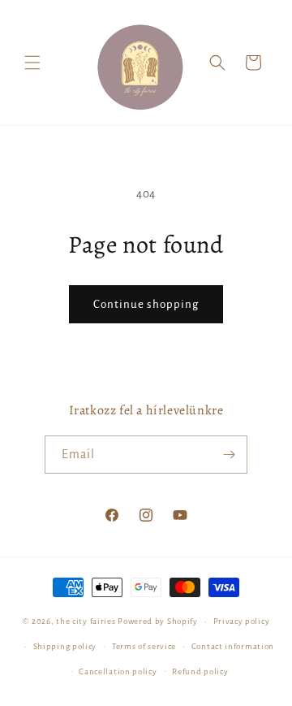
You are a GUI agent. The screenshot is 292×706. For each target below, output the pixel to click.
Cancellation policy (118, 671)
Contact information (232, 646)
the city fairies (85, 621)
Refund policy (200, 671)
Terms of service (144, 646)
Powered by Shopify (158, 621)
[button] (32, 62)
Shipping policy (65, 646)
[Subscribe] (229, 454)
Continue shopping (146, 304)
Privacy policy (241, 621)
